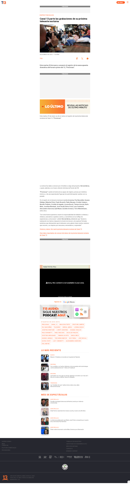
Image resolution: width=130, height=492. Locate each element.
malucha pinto (65, 324)
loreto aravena (62, 330)
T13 (41, 58)
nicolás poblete (72, 332)
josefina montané (48, 330)
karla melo (75, 335)
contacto (69, 448)
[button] (77, 59)
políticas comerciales (9, 447)
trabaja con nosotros (73, 441)
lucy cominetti (58, 341)
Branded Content (72, 451)
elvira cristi (46, 341)
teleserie (57, 327)
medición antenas (72, 446)
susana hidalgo (75, 330)
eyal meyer (45, 343)
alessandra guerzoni (73, 341)
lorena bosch (79, 327)
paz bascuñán (47, 327)
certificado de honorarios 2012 (76, 443)
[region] (65, 487)
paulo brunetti (47, 332)
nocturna (72, 338)
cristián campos (78, 324)
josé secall (82, 338)
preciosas (45, 324)
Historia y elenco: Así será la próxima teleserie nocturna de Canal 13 (61, 229)
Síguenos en (57, 302)
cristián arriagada (49, 335)
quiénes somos (6, 441)
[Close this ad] (129, 482)
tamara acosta (63, 335)
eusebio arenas (47, 338)
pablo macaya (59, 332)
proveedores (6, 450)
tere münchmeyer (61, 338)
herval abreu (67, 327)
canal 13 (54, 324)
